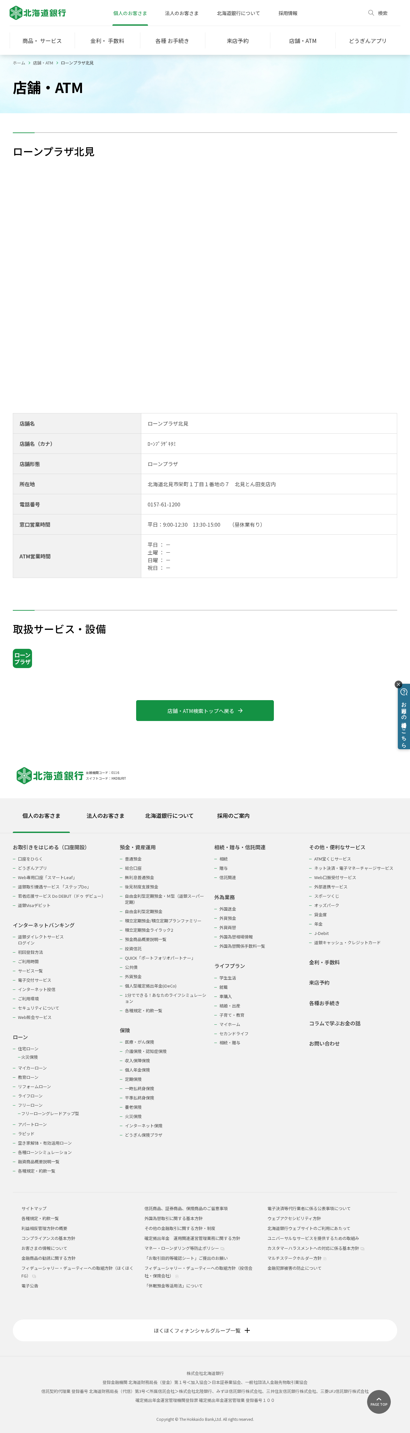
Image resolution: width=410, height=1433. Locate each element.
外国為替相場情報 (236, 937)
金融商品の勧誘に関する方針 (48, 1258)
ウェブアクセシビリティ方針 (294, 1218)
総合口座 (133, 868)
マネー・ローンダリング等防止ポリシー (182, 1248)
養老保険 (133, 1107)
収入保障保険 (137, 1060)
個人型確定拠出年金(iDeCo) (150, 986)
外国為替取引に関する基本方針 (173, 1218)
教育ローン (28, 1077)
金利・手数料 (324, 962)
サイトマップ (33, 1208)
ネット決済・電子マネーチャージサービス (353, 868)
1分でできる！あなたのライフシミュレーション (165, 998)
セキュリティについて (38, 1008)
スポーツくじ (326, 896)
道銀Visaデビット (34, 905)
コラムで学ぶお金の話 (334, 1023)
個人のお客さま (130, 13)
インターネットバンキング (44, 925)
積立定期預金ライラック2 (149, 930)
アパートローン (32, 1124)
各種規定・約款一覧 (36, 1171)
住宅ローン (28, 1049)
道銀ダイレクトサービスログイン (41, 940)
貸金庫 (320, 915)
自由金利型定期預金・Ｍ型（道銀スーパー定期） (164, 899)
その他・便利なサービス (337, 847)
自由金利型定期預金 (143, 911)
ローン (20, 1037)
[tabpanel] (205, 1005)
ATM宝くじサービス (332, 859)
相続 (223, 859)
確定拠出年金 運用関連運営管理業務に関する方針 (192, 1238)
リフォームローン (34, 1086)
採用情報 (288, 13)
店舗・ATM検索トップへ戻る (201, 711)
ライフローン (30, 1096)
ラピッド (26, 1134)
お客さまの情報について (44, 1248)
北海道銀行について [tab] (169, 815)
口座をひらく (30, 859)
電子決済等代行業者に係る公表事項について (309, 1208)
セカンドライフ (234, 1033)
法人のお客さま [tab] (105, 815)
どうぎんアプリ (32, 868)
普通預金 (133, 859)
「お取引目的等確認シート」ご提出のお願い (186, 1258)
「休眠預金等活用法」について (173, 1286)
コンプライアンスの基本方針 (48, 1238)
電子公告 (29, 1286)
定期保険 (133, 1079)
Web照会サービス (35, 1017)
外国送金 (227, 909)
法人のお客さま (182, 13)
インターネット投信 (36, 989)
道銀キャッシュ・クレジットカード (347, 942)
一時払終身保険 (139, 1088)
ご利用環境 (28, 999)
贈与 (223, 868)
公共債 (131, 967)
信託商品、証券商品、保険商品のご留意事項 (186, 1208)
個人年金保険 (137, 1070)
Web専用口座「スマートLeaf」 (47, 877)
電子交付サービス (34, 980)
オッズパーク (326, 905)
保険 (125, 1030)
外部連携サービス (331, 887)
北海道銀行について (238, 13)
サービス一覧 (30, 971)
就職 (223, 987)
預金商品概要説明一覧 (146, 939)
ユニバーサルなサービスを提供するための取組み (313, 1238)
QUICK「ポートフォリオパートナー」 (160, 958)
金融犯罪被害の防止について (294, 1268)
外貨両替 (227, 927)
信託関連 (227, 877)
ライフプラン (229, 965)
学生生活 (227, 978)
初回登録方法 (30, 952)
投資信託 (133, 948)
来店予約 (319, 982)
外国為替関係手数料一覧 (242, 946)
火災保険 (29, 1057)
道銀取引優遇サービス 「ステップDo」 (54, 887)
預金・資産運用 (138, 847)
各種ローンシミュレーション (45, 1152)
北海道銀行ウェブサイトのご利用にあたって (308, 1228)
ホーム (19, 63)
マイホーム (229, 1024)
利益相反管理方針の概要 (44, 1228)
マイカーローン (32, 1068)
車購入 (225, 996)
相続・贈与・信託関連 (240, 847)
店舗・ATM (43, 63)
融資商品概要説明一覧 (39, 1161)
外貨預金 (133, 976)
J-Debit (321, 933)
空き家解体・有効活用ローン (45, 1143)
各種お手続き (324, 1003)
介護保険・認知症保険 (146, 1051)
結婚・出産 (229, 1006)
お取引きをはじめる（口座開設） (51, 847)
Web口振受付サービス (335, 877)
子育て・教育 (231, 1015)
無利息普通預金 (139, 877)
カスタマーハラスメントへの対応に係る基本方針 (313, 1248)
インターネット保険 (143, 1126)
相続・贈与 (229, 1042)
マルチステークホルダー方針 (295, 1258)
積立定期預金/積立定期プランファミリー (163, 921)
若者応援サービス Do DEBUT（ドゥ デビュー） (62, 896)
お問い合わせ (324, 1043)
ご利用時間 (28, 961)
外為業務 (224, 897)
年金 (318, 924)
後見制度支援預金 (141, 887)
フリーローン (30, 1105)
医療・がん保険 (139, 1042)
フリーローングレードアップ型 (50, 1113)
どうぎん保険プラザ (143, 1135)
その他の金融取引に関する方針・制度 (179, 1228)
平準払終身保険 (139, 1098)
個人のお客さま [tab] (41, 815)
